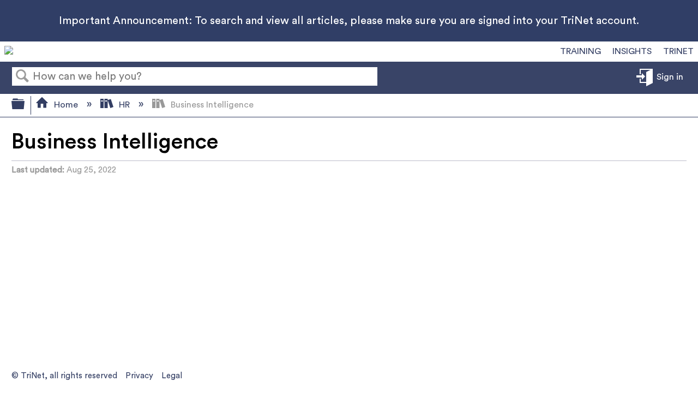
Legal (171, 376)
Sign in (670, 77)
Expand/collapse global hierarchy (25, 105)
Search (22, 77)
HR (124, 104)
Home (66, 104)
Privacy (139, 376)
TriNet (678, 51)
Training (580, 51)
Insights (632, 51)
